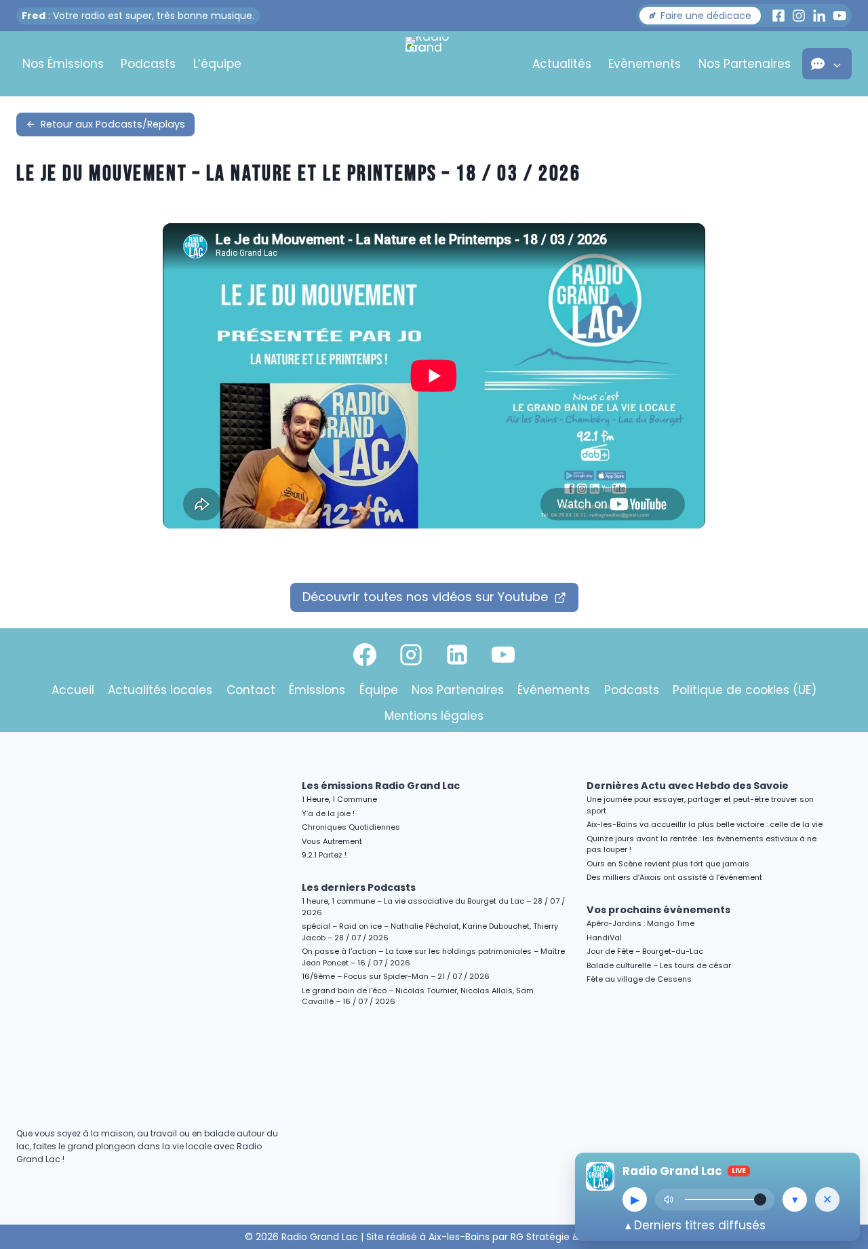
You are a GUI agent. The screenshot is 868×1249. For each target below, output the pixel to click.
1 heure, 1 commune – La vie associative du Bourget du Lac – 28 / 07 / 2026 (433, 907)
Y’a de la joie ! (328, 813)
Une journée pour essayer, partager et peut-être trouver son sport (700, 805)
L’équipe (217, 64)
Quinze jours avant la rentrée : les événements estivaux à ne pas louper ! (701, 844)
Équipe (378, 690)
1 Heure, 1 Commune (339, 799)
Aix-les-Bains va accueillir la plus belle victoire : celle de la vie (705, 824)
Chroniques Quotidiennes (351, 827)
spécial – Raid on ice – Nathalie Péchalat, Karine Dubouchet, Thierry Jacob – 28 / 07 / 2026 (430, 932)
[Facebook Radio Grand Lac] (778, 15)
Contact (250, 690)
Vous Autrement (332, 841)
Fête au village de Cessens (639, 979)
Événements (553, 690)
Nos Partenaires (744, 64)
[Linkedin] (457, 655)
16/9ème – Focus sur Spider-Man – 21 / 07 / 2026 (396, 976)
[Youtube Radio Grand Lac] (839, 15)
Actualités (561, 64)
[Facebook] (365, 655)
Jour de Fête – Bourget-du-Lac (645, 951)
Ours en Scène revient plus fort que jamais (668, 863)
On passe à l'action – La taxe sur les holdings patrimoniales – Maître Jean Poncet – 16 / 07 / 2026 (433, 957)
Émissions (317, 690)
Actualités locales (160, 690)
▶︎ (635, 1199)
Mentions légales (434, 716)
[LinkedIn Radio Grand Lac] (819, 15)
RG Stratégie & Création (567, 1237)
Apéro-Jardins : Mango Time (640, 923)
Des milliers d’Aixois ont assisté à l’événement (674, 877)
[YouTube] (503, 655)
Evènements (644, 64)
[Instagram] (411, 655)
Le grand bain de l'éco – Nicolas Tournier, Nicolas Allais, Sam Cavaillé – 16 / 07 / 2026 (418, 996)
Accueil (73, 690)
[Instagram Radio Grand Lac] (799, 15)
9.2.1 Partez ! (324, 854)
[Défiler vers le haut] (841, 1121)
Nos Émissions (63, 64)
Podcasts (148, 64)
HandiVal (604, 937)
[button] (700, 15)
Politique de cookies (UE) (744, 690)
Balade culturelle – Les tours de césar (659, 965)
